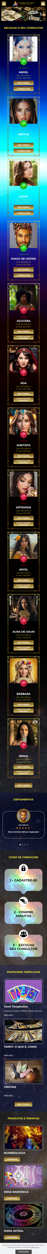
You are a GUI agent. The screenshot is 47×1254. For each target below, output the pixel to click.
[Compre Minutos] (23, 912)
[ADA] (24, 360)
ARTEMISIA (23, 507)
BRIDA (23, 756)
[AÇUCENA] (24, 298)
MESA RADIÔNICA (16, 1191)
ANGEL (23, 72)
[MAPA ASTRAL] (23, 1215)
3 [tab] (25, 844)
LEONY (23, 196)
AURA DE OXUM (24, 631)
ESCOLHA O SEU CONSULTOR (23, 27)
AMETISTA (23, 445)
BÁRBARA (23, 693)
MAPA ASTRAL (14, 1230)
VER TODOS (23, 785)
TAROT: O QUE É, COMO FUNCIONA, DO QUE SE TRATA (20, 1046)
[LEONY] (24, 173)
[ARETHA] (24, 111)
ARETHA (23, 134)
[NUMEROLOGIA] (23, 1137)
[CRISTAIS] (23, 1071)
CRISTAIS (10, 1086)
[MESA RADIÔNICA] (23, 1176)
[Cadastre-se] (23, 879)
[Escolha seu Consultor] (23, 945)
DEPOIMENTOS (23, 799)
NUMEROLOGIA (14, 1152)
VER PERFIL (23, 82)
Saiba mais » (35, 1247)
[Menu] (4, 3)
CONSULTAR (23, 88)
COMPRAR (12, 1159)
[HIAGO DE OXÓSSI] (24, 235)
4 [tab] (27, 844)
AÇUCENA (23, 320)
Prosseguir (24, 1252)
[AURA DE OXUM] (24, 608)
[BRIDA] (24, 733)
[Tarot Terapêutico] (23, 991)
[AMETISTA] (24, 422)
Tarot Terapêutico (16, 1006)
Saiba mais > (9, 1015)
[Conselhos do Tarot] (23, 3)
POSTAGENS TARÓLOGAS (23, 972)
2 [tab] (22, 844)
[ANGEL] (24, 49)
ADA (23, 382)
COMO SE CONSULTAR (23, 857)
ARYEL (23, 569)
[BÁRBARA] (24, 671)
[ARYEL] (24, 546)
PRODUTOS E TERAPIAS (23, 1118)
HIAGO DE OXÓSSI (23, 258)
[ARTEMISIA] (24, 484)
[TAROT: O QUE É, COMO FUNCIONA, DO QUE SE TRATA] (23, 1031)
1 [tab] (20, 844)
